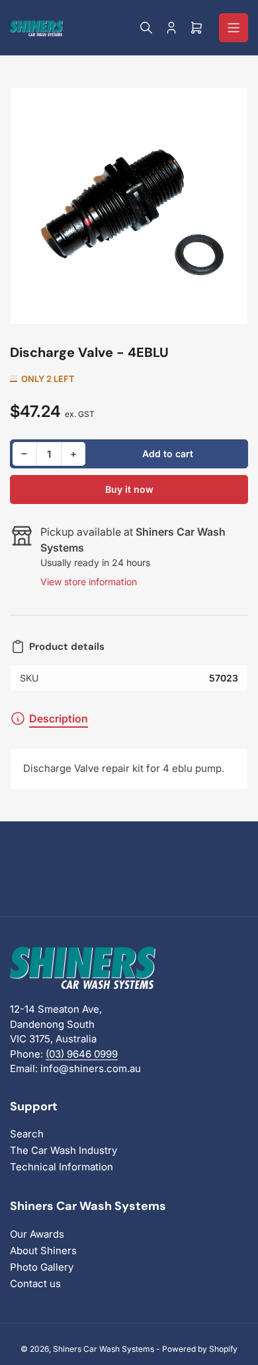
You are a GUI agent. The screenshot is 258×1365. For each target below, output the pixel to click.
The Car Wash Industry (63, 1150)
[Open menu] (233, 27)
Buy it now (129, 489)
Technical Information (61, 1166)
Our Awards (37, 1234)
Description (58, 718)
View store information (88, 581)
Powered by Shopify (199, 1349)
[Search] (146, 27)
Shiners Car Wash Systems (103, 1349)
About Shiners (43, 1250)
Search (27, 1133)
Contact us (35, 1283)
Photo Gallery (41, 1267)
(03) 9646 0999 (82, 1054)
